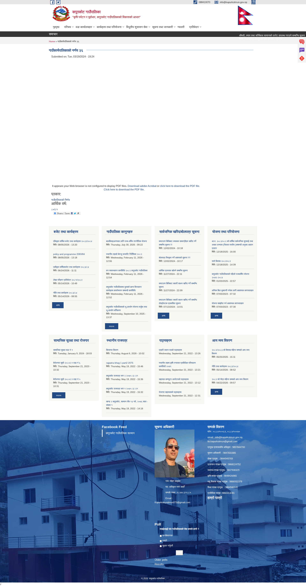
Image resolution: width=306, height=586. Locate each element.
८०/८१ (54, 209)
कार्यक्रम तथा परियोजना (109, 27)
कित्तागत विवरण (112, 350)
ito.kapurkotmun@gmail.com (222, 441)
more (111, 326)
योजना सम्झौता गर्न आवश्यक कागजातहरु (228, 303)
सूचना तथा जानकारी (162, 27)
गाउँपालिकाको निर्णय (60, 200)
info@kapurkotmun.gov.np (228, 437)
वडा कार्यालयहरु (84, 27)
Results (159, 564)
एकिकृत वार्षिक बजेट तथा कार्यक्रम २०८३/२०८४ (72, 241)
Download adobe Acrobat (142, 186)
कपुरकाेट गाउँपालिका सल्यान (120, 433)
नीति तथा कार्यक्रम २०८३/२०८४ (225, 366)
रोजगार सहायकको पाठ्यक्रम (170, 392)
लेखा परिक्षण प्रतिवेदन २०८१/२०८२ (67, 280)
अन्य (58, 305)
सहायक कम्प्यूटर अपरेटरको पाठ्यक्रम (174, 379)
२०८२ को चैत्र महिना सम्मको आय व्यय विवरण (230, 379)
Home (52, 41)
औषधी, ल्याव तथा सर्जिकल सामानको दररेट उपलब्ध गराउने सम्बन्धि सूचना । (260, 35)
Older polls (161, 559)
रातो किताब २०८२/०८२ (221, 261)
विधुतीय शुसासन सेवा (136, 27)
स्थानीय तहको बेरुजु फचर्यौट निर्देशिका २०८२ (124, 254)
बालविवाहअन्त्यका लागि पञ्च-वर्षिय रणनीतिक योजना (126, 241)
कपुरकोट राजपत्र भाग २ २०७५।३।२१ (122, 375)
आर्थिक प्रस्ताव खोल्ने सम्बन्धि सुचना (173, 270)
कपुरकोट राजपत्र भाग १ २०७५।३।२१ (122, 388)
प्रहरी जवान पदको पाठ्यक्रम (170, 350)
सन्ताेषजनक (167, 535)
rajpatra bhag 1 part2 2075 (119, 363)
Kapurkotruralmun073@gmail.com (172, 502)
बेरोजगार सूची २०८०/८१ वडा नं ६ (66, 363)
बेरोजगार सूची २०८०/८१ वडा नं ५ (66, 379)
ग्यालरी (181, 27)
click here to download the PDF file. (180, 186)
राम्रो (164, 540)
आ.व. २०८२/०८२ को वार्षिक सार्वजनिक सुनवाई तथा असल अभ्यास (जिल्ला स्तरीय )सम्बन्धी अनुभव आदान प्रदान (232, 244)
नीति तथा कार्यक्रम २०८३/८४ (65, 292)
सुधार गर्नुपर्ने (167, 545)
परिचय (67, 27)
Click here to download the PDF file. (124, 189)
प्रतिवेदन (194, 27)
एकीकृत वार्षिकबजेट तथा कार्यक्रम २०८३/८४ (71, 267)
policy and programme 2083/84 (69, 254)
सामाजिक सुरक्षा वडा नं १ (63, 350)
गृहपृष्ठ (56, 27)
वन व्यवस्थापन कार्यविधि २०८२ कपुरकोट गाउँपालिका (126, 270)
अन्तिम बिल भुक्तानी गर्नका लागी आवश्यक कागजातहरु (233, 290)
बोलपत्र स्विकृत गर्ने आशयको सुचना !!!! (174, 257)
